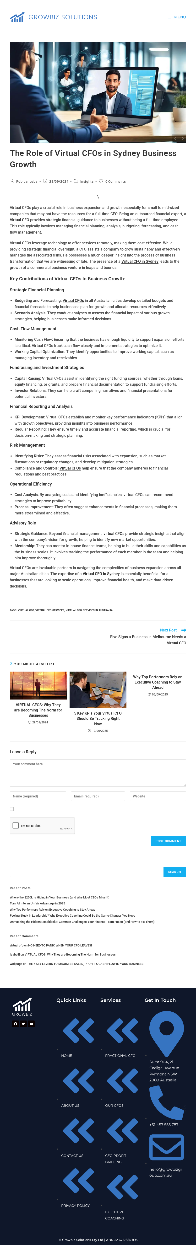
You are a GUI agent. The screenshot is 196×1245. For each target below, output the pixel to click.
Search (16, 863)
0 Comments (115, 181)
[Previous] (175, 138)
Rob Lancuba (27, 181)
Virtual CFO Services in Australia (89, 610)
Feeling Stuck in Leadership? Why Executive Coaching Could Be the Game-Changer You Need (72, 915)
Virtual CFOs (73, 300)
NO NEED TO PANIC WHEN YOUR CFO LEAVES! (60, 945)
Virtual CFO (19, 220)
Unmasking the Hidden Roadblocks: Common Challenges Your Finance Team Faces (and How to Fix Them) (82, 922)
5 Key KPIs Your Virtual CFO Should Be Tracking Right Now (98, 718)
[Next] (182, 138)
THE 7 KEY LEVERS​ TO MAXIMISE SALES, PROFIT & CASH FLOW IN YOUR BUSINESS (85, 964)
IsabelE (15, 954)
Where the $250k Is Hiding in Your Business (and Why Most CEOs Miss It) (59, 897)
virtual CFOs (113, 533)
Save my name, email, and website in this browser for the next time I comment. (85, 809)
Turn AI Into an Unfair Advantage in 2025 (37, 903)
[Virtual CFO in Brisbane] (98, 92)
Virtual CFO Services (49, 610)
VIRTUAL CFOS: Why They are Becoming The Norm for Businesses (38, 710)
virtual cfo (16, 945)
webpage (16, 964)
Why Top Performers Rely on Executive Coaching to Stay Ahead (157, 682)
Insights (87, 181)
